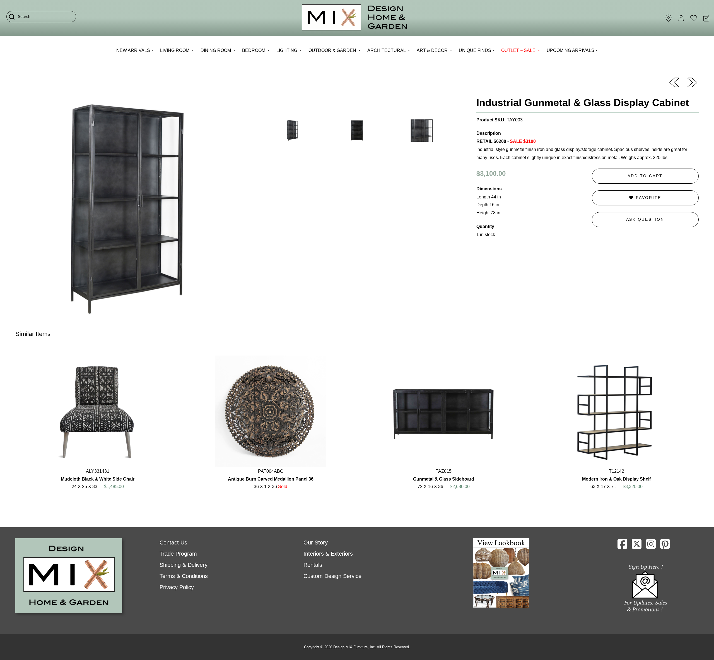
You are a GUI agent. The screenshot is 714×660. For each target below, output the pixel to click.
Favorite (647, 197)
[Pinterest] (665, 546)
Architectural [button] (387, 50)
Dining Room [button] (216, 50)
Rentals (312, 565)
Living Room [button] (175, 50)
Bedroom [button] (254, 50)
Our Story (315, 542)
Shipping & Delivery (184, 565)
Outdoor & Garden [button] (332, 50)
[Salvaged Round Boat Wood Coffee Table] (692, 82)
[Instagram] (651, 546)
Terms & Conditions (184, 576)
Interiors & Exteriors (328, 554)
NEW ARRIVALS (133, 50)
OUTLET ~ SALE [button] (519, 50)
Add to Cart (645, 176)
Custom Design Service (332, 576)
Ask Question (645, 219)
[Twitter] (636, 546)
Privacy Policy (177, 587)
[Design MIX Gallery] (355, 18)
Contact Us (173, 542)
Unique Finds (475, 50)
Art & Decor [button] (433, 50)
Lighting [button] (287, 50)
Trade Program (178, 554)
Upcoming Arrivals (570, 50)
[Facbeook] (622, 546)
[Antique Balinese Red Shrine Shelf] (674, 82)
